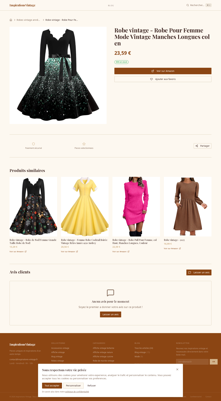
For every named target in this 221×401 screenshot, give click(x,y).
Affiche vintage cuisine (103, 356)
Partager (205, 145)
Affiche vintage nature (103, 352)
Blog (111, 5)
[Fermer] (177, 369)
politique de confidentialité (77, 391)
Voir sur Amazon (165, 70)
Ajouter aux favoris (165, 79)
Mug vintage (56, 356)
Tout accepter (52, 385)
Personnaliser (73, 385)
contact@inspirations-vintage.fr (24, 359)
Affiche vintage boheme (103, 348)
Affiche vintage (58, 352)
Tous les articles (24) (144, 348)
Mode (139, 356)
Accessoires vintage (60, 348)
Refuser (92, 385)
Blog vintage (142, 352)
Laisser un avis (201, 272)
